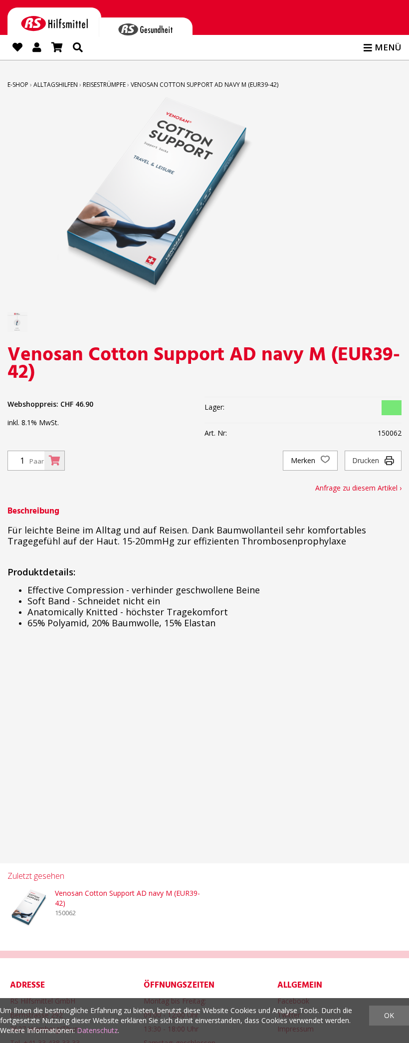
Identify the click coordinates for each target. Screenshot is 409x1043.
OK (389, 1015)
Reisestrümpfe (104, 84)
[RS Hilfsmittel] (54, 21)
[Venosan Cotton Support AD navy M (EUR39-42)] (27, 908)
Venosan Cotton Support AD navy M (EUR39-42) (204, 84)
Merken (304, 460)
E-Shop (17, 84)
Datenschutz (97, 1030)
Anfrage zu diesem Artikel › (358, 488)
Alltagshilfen (55, 84)
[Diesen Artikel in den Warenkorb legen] (54, 460)
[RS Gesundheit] (146, 27)
